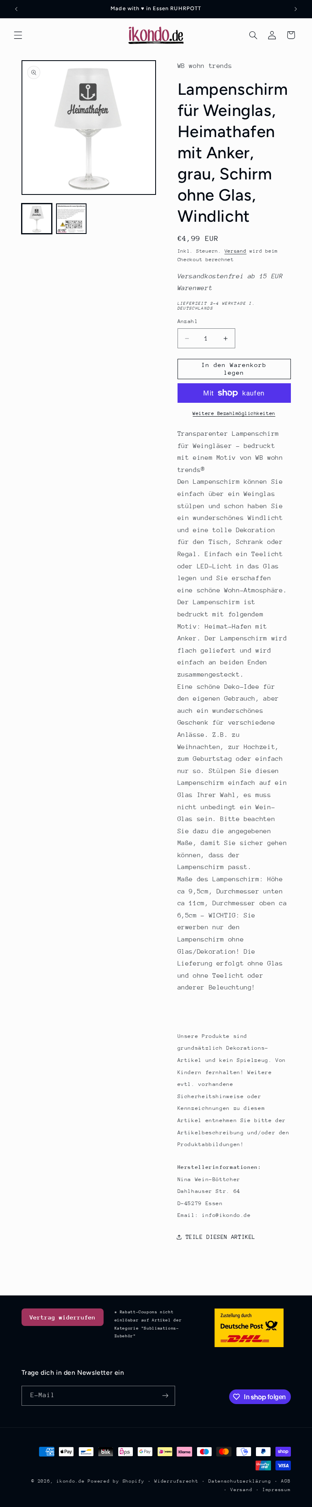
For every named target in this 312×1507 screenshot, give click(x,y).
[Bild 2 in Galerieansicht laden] (71, 218)
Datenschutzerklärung (239, 1481)
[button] (18, 35)
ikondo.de (70, 1481)
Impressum (276, 1489)
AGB (285, 1481)
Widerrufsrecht (176, 1481)
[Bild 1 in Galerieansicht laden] (37, 218)
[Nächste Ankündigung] (296, 9)
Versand (236, 251)
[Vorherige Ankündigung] (16, 9)
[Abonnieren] (165, 1396)
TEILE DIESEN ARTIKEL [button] (221, 1237)
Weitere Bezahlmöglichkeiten (234, 413)
